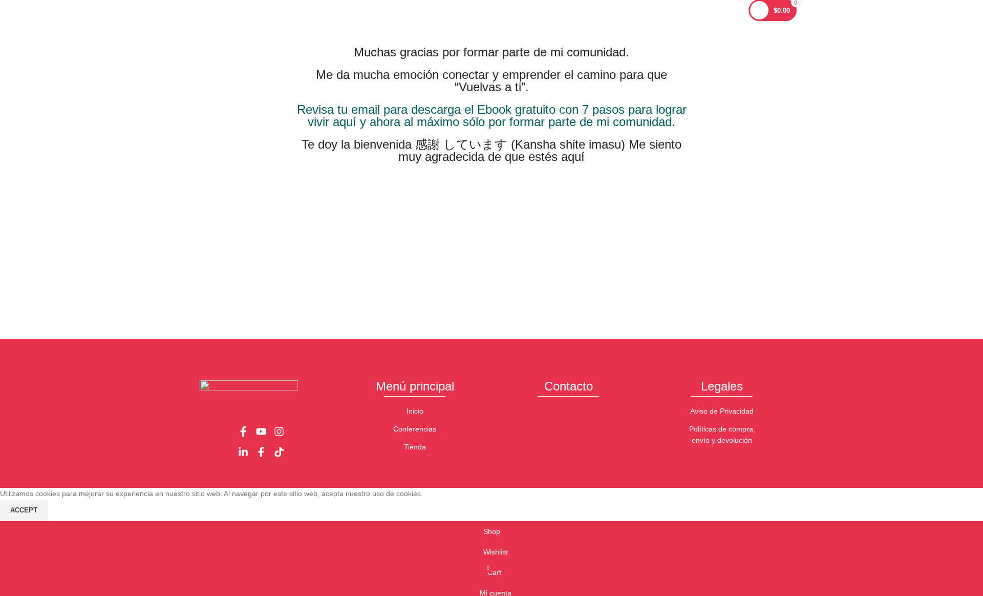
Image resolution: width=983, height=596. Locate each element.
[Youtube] (261, 431)
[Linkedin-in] (243, 452)
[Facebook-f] (243, 431)
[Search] (735, 10)
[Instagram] (279, 431)
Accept (23, 510)
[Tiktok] (279, 452)
